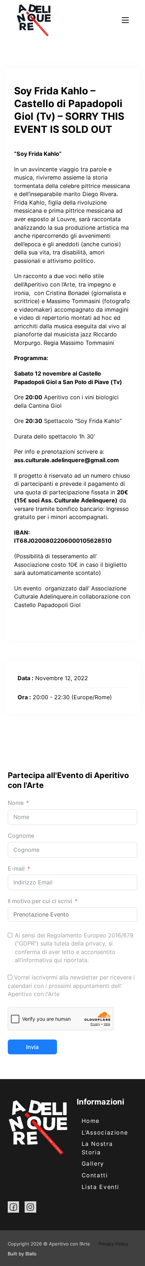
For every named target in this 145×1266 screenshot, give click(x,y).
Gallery (93, 1163)
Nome (16, 802)
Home (91, 1120)
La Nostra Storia (97, 1148)
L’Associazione (105, 1132)
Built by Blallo (22, 1254)
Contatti (95, 1175)
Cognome (21, 835)
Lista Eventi (100, 1186)
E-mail (16, 868)
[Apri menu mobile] (125, 20)
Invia (32, 1046)
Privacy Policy (113, 1244)
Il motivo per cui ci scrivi (40, 901)
